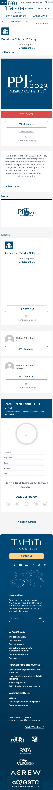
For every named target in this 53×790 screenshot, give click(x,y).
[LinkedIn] (26, 565)
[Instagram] (14, 565)
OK (40, 618)
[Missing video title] (26, 213)
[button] (43, 8)
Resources (37, 2)
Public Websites (33, 727)
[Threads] (45, 565)
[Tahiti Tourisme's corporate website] (14, 10)
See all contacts (26, 132)
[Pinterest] (38, 565)
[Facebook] (8, 565)
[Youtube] (20, 565)
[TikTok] (32, 565)
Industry (21, 2)
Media (28, 2)
